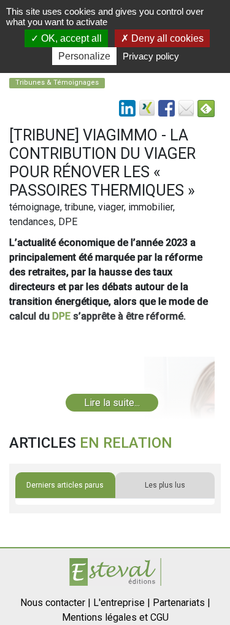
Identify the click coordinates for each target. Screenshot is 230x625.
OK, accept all (70, 38)
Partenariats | (181, 602)
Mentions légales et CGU (115, 617)
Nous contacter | (55, 602)
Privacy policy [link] (151, 56)
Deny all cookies (166, 38)
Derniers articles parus (65, 485)
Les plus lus (165, 485)
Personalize (84, 56)
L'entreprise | (121, 602)
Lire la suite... (112, 402)
